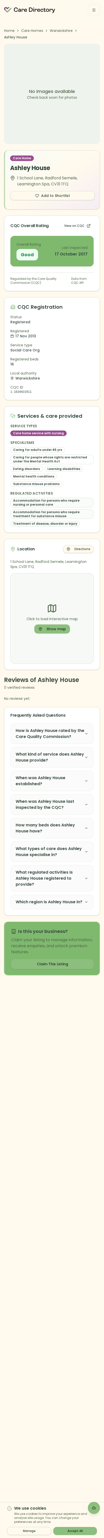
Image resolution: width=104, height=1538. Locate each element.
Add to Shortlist (55, 195)
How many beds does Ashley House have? (45, 828)
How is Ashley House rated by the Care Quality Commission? (50, 733)
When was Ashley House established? (40, 781)
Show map (56, 628)
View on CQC (74, 226)
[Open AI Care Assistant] (94, 1508)
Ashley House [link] (15, 37)
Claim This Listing (52, 964)
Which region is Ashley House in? (49, 902)
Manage (29, 1531)
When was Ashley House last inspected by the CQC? (45, 804)
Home (9, 30)
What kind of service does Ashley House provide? (50, 757)
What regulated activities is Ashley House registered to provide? (44, 878)
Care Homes (32, 30)
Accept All (75, 1531)
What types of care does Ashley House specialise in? (49, 852)
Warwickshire (61, 30)
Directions (82, 549)
